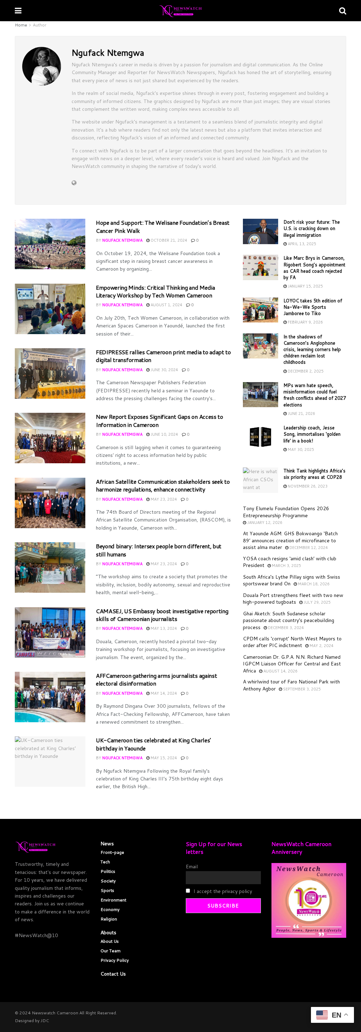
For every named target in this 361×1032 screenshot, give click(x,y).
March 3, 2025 (286, 565)
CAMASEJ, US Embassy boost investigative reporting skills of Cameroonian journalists (162, 615)
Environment (113, 900)
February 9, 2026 (305, 322)
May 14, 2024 (163, 693)
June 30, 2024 (163, 370)
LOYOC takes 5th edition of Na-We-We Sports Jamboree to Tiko (312, 306)
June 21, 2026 (301, 413)
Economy (110, 909)
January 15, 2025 (305, 286)
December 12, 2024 (308, 547)
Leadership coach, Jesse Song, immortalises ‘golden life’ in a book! (312, 433)
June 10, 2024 (163, 434)
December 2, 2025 (305, 371)
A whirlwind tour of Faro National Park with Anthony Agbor (291, 685)
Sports (107, 890)
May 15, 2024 (163, 758)
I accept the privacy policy (222, 891)
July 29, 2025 (316, 602)
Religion (108, 919)
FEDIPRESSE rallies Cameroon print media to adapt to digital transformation (163, 356)
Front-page (112, 852)
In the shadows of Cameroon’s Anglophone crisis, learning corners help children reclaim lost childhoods (312, 349)
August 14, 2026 (280, 671)
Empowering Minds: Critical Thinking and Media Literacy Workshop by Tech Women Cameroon (155, 291)
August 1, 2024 (165, 305)
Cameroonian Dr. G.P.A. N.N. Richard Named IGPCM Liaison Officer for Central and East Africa (292, 663)
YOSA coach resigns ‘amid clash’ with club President (289, 562)
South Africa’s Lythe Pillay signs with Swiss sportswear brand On (291, 580)
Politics (107, 871)
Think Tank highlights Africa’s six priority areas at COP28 (314, 473)
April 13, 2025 (301, 244)
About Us (109, 941)
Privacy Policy (114, 960)
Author (40, 25)
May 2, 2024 (321, 645)
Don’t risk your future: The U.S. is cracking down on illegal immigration (311, 228)
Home (21, 25)
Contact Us (113, 973)
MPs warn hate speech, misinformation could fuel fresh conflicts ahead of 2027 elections (314, 395)
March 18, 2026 (313, 584)
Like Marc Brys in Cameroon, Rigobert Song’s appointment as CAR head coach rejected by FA (314, 267)
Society (108, 881)
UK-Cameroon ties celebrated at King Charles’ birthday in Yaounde (153, 744)
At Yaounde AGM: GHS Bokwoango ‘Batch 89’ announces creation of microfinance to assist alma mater (290, 540)
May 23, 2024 (163, 499)
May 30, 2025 (300, 449)
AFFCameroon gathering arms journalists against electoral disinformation (156, 679)
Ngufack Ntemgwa (122, 240)
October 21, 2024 (168, 240)
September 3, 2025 (301, 689)
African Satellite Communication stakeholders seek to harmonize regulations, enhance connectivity (163, 485)
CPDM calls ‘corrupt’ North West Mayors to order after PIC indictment (292, 642)
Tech (105, 862)
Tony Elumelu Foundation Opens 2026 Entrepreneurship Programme (286, 512)
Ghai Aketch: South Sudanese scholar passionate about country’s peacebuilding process (288, 620)
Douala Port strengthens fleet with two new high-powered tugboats (293, 599)
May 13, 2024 (163, 628)
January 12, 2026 (264, 522)
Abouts (108, 932)
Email (192, 866)
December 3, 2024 (285, 627)
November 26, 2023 (307, 486)
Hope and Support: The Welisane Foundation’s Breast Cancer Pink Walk (163, 226)
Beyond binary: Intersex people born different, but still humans (158, 550)
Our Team (110, 951)
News (107, 843)
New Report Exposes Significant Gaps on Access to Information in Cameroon (159, 420)
